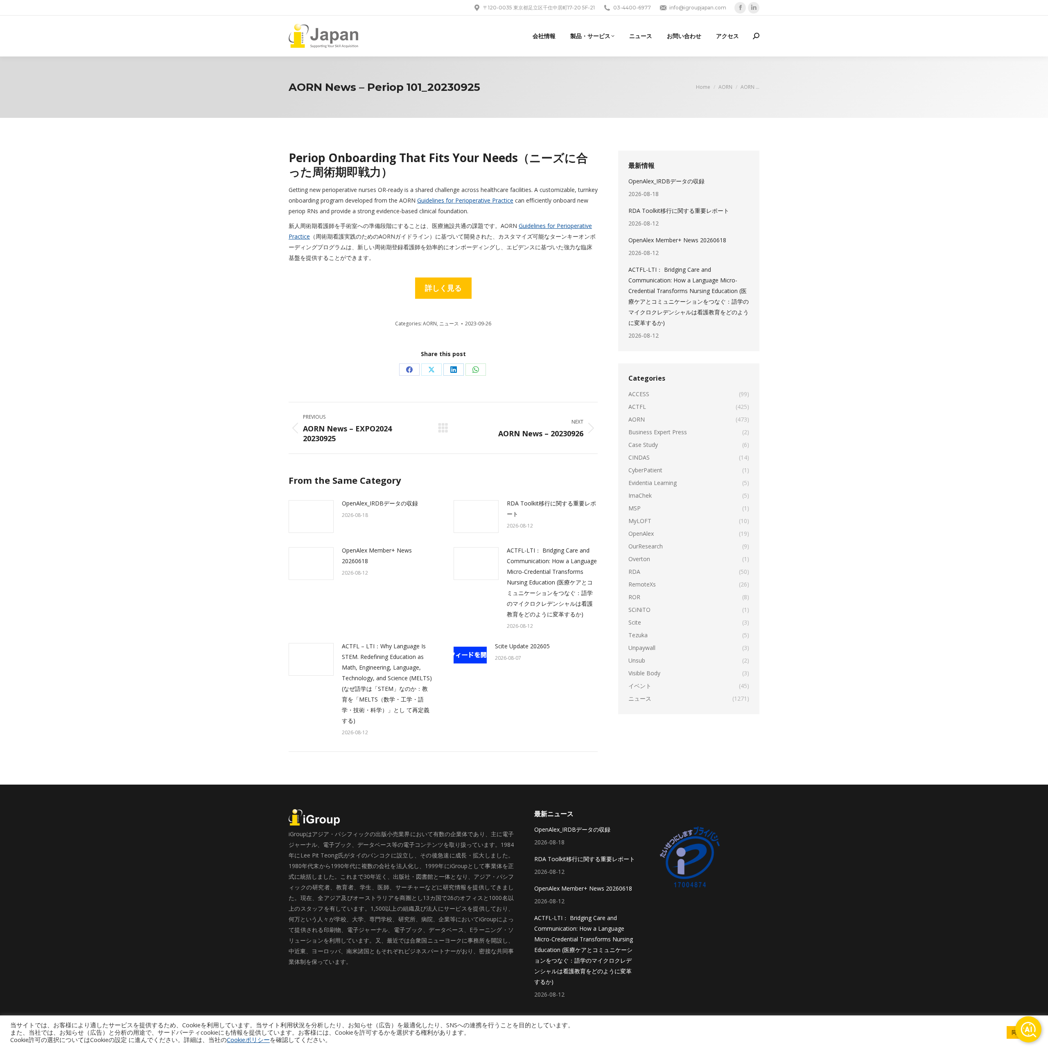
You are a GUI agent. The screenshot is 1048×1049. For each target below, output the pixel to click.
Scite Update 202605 (522, 646)
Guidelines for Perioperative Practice (465, 200)
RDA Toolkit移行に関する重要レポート (551, 508)
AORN (430, 323)
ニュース (449, 323)
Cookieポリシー (248, 1039)
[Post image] (311, 516)
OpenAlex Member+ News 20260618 (377, 555)
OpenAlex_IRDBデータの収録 (380, 503)
